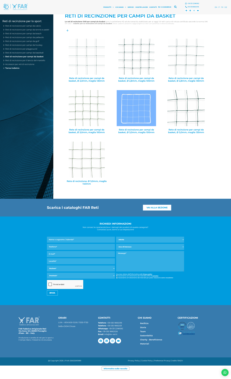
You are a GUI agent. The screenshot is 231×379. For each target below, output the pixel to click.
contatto (155, 276)
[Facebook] (186, 10)
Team (143, 331)
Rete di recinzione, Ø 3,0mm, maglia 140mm (87, 182)
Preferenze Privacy (162, 361)
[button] (225, 372)
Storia (143, 327)
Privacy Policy (134, 361)
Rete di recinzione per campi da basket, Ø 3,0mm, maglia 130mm (186, 131)
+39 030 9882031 (114, 326)
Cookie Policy (147, 361)
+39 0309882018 (193, 7)
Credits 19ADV (177, 361)
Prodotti (107, 7)
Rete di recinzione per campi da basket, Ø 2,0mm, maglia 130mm (87, 79)
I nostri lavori (141, 7)
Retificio (144, 323)
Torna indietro (12, 68)
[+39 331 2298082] (186, 3)
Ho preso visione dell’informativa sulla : (134, 274)
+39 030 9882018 (114, 323)
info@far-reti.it (110, 334)
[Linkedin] (190, 10)
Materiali (144, 344)
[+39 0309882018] (186, 7)
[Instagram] (194, 10)
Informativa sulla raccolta (115, 368)
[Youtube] (197, 10)
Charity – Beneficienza (151, 340)
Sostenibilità (146, 335)
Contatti (153, 7)
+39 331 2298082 (193, 3)
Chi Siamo (119, 7)
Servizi (131, 7)
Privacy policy (147, 274)
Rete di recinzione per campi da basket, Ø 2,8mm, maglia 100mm (136, 79)
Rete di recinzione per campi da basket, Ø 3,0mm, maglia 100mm (87, 131)
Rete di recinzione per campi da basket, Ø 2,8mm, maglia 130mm (186, 79)
